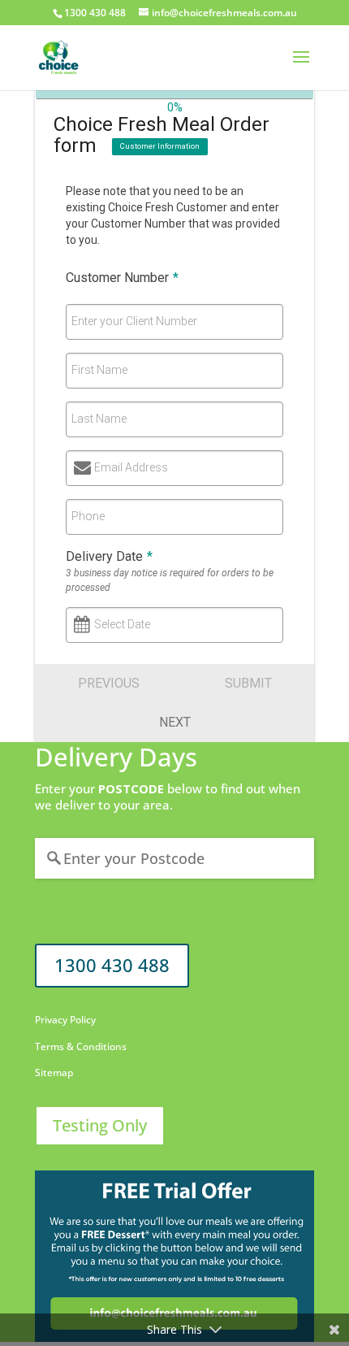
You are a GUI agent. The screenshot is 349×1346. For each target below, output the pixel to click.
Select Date (122, 624)
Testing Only (100, 1125)
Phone (88, 516)
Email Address (131, 467)
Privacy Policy (65, 1020)
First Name (99, 369)
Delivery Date (109, 556)
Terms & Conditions (81, 1046)
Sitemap (54, 1072)
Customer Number (122, 277)
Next (175, 722)
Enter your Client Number (134, 321)
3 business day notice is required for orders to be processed (170, 580)
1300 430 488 (112, 965)
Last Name (99, 418)
